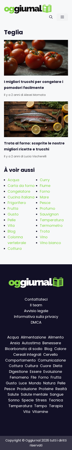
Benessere (51, 343)
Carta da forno (21, 185)
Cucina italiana (21, 197)
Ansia (15, 343)
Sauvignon (49, 214)
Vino (44, 237)
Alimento (56, 337)
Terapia (56, 405)
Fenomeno (19, 377)
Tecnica (56, 400)
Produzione (27, 388)
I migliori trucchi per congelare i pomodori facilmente (33, 84)
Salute (13, 394)
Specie (28, 400)
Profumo (47, 208)
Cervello (50, 354)
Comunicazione (52, 360)
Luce (23, 383)
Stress (41, 400)
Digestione (18, 371)
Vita (11, 225)
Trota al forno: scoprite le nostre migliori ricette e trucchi (34, 146)
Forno (45, 191)
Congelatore (19, 191)
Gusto (13, 214)
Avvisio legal (35, 310)
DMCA (36, 322)
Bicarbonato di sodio (23, 348)
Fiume (45, 185)
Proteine (46, 388)
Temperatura (52, 219)
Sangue (56, 394)
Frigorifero (17, 202)
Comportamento (20, 360)
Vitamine (40, 411)
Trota (45, 231)
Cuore (45, 365)
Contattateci (36, 299)
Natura (49, 383)
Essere (35, 371)
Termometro (51, 225)
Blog (11, 231)
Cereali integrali (27, 354)
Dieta (57, 365)
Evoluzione (52, 371)
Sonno (14, 400)
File (33, 377)
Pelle (12, 219)
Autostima (31, 343)
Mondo (35, 383)
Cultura (31, 365)
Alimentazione (33, 337)
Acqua (13, 179)
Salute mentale (34, 394)
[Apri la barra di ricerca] (51, 17)
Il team (36, 305)
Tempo (40, 405)
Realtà (61, 388)
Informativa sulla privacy (36, 316)
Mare (44, 197)
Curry (45, 179)
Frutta (13, 208)
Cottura (15, 248)
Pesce (45, 202)
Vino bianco (50, 242)
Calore (60, 348)
